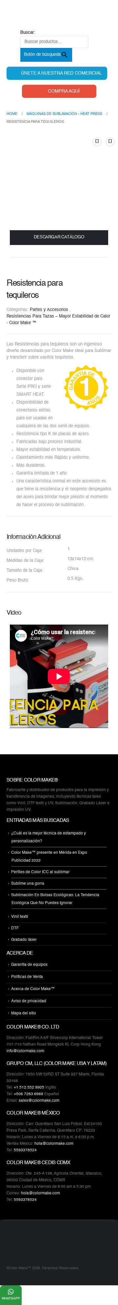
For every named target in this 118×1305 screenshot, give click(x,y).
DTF (15, 928)
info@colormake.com (25, 1051)
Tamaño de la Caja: (25, 570)
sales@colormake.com (39, 1101)
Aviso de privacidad (28, 1001)
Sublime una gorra (27, 884)
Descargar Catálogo (59, 237)
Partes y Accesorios (49, 310)
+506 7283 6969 (28, 1094)
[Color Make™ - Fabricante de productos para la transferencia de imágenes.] (20, 1247)
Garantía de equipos (29, 965)
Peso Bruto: (18, 580)
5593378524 (25, 1150)
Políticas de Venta (27, 977)
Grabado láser (24, 940)
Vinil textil (19, 917)
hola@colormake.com (53, 1144)
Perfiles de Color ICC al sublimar (40, 872)
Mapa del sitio (23, 1013)
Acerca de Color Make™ (33, 989)
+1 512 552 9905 (29, 1088)
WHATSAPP (11, 1298)
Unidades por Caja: (25, 551)
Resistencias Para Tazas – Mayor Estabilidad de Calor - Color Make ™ (58, 319)
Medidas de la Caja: (25, 561)
